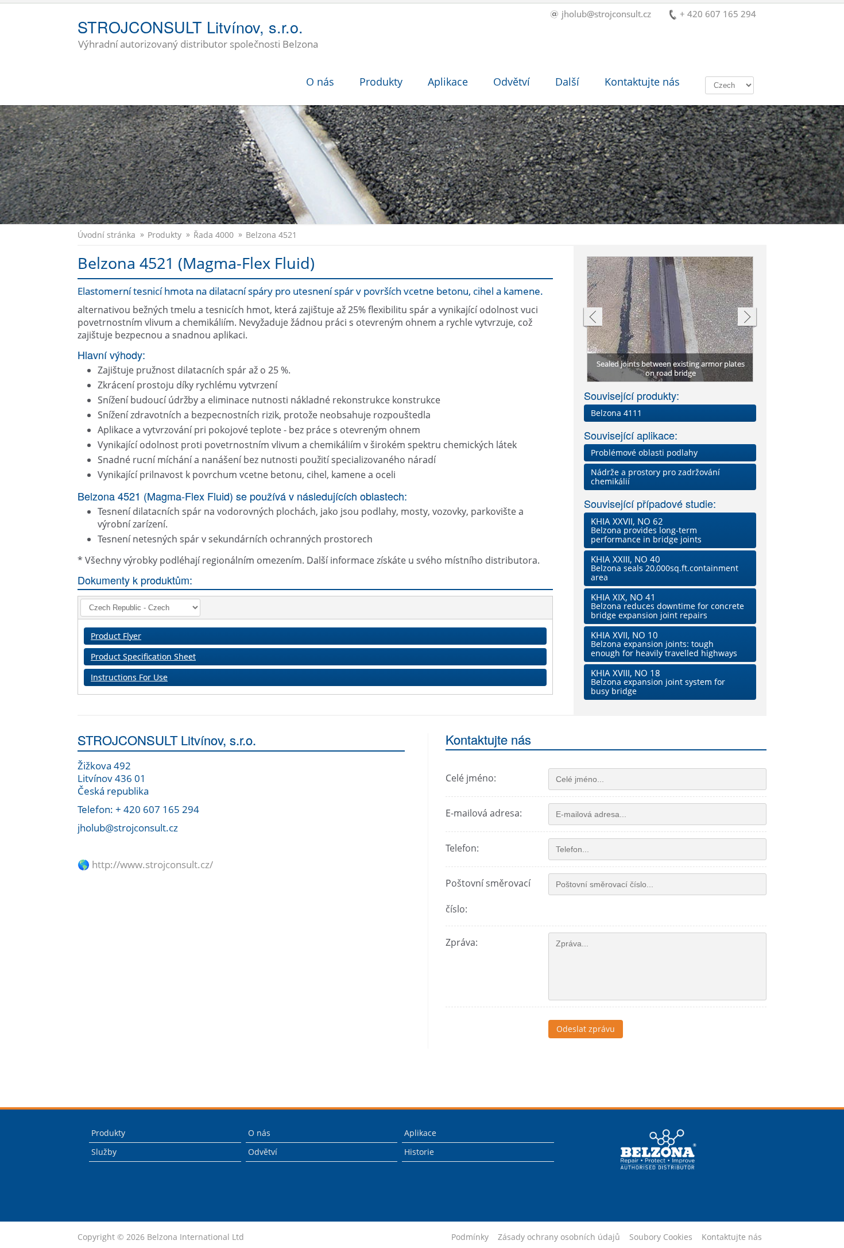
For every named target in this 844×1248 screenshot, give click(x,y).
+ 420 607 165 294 (718, 15)
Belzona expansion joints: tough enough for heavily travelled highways (664, 643)
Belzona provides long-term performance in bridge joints (646, 530)
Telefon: (462, 848)
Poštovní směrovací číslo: (488, 896)
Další (567, 81)
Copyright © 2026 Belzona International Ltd (161, 1237)
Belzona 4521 (271, 235)
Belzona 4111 (616, 412)
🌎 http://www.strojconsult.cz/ (145, 864)
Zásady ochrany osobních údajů (559, 1237)
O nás (320, 81)
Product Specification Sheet (143, 656)
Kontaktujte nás (642, 81)
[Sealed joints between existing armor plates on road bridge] (670, 324)
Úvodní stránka (106, 235)
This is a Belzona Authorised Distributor (650, 1172)
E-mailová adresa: (484, 813)
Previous (592, 318)
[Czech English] (729, 84)
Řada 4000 (213, 235)
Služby (104, 1151)
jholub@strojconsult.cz (606, 15)
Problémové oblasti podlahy (644, 452)
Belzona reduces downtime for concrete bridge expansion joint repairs (667, 606)
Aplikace (448, 81)
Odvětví (511, 81)
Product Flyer (116, 635)
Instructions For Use (129, 677)
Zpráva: (462, 942)
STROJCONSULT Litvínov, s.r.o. (198, 35)
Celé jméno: (471, 778)
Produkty (380, 81)
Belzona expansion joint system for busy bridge (658, 681)
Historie (419, 1151)
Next (747, 318)
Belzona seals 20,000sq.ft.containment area (664, 568)
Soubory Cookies (660, 1237)
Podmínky (470, 1237)
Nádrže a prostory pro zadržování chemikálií (655, 477)
